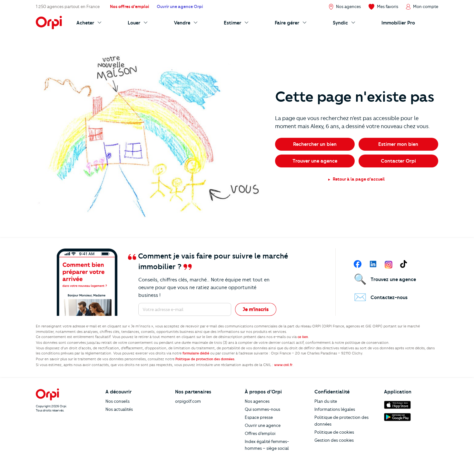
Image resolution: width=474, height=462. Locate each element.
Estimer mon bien (398, 144)
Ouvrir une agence (263, 425)
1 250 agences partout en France (68, 6)
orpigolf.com (188, 401)
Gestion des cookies (334, 440)
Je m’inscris (256, 309)
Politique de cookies (334, 432)
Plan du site (325, 401)
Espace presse (259, 417)
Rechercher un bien (315, 144)
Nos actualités (119, 409)
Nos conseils (117, 401)
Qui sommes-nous (262, 409)
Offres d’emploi (260, 433)
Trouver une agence (314, 161)
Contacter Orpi (398, 161)
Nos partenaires (193, 392)
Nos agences (257, 401)
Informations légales (334, 409)
